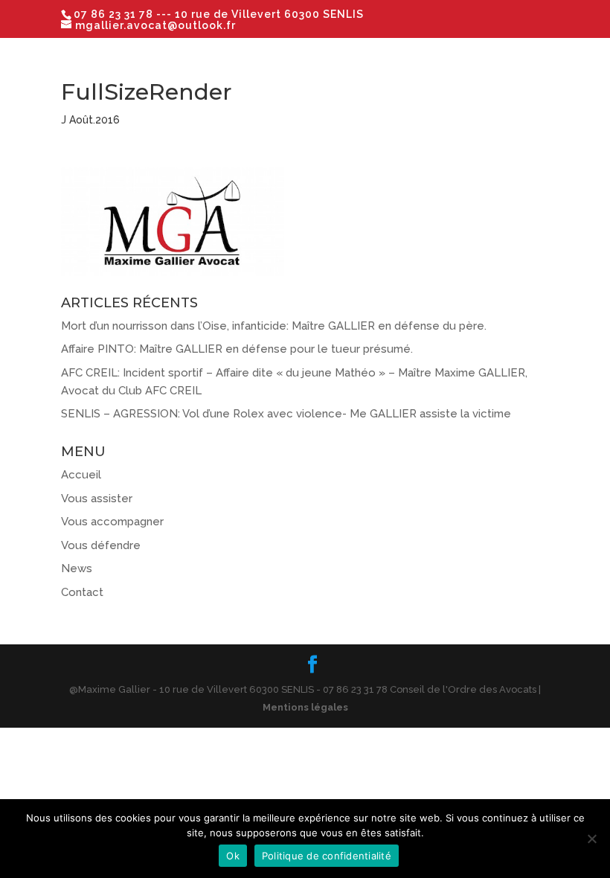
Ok (233, 856)
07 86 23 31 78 (115, 14)
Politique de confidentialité (326, 856)
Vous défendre (101, 545)
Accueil (81, 474)
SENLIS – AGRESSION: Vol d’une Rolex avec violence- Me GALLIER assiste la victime (286, 413)
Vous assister (96, 498)
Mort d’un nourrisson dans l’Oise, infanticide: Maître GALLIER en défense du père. (274, 326)
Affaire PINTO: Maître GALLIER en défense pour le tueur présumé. (237, 349)
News (76, 568)
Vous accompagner (112, 521)
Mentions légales (305, 707)
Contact (82, 592)
